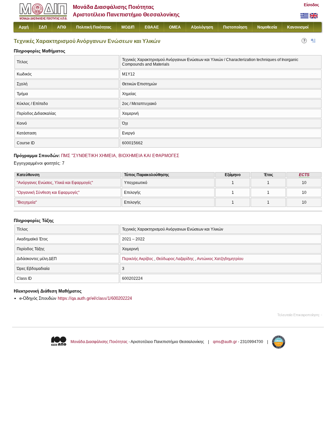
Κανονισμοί (297, 27)
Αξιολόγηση (202, 27)
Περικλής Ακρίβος (137, 258)
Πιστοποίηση (235, 27)
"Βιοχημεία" (27, 202)
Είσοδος (311, 5)
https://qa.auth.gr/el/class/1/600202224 (95, 298)
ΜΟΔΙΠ (128, 27)
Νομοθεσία (267, 27)
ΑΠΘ (61, 27)
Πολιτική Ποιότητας (93, 27)
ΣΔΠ (43, 27)
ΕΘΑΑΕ (152, 27)
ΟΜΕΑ (175, 27)
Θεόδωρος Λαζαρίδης (175, 258)
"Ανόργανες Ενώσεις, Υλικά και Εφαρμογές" (55, 182)
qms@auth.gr (225, 341)
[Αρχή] (43, 18)
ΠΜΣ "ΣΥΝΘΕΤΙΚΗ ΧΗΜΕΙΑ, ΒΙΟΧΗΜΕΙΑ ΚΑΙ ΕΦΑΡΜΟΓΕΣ (120, 155)
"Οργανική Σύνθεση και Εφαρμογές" (48, 192)
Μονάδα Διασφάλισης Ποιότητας (99, 341)
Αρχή (24, 27)
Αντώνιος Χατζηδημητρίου (220, 258)
